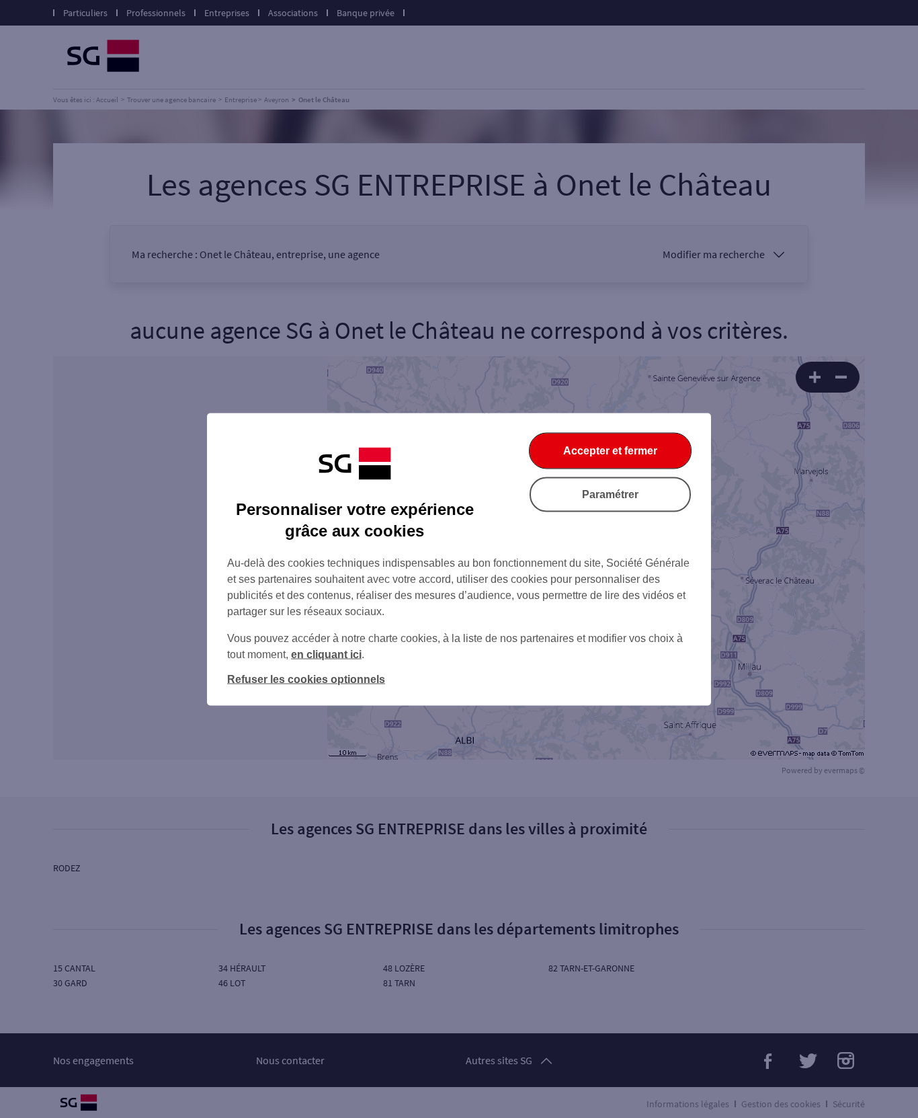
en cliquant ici (326, 654)
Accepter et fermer (610, 450)
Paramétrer (610, 494)
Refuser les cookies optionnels (306, 678)
